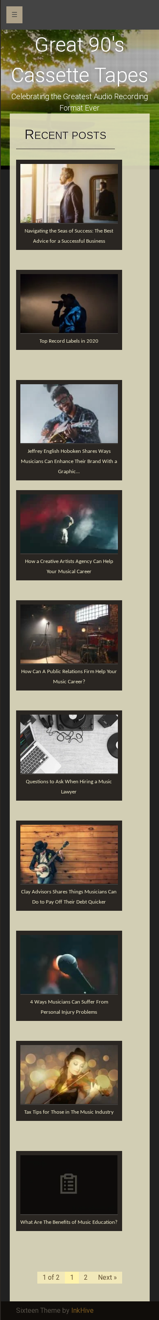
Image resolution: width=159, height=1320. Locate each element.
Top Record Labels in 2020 (68, 341)
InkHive (82, 1310)
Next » (107, 1277)
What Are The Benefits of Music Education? (68, 1222)
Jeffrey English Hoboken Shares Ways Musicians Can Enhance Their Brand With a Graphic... (69, 461)
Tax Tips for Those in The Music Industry (69, 1112)
